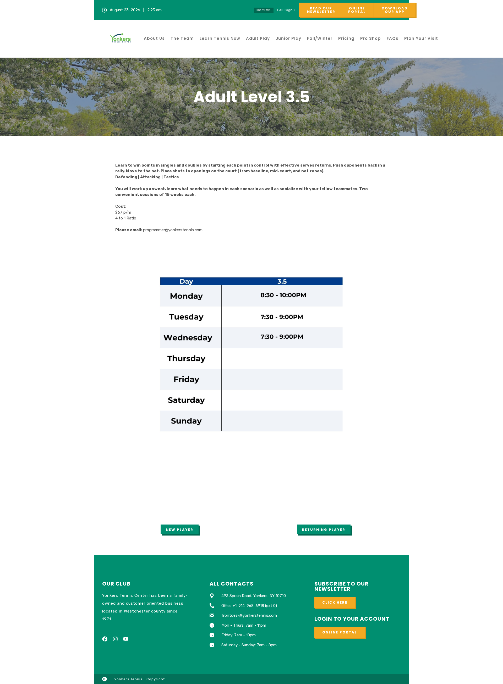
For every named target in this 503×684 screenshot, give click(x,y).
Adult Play (258, 38)
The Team (182, 38)
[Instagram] (115, 639)
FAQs (392, 38)
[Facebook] (105, 639)
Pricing (346, 38)
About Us (154, 38)
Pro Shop (370, 38)
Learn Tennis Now (220, 38)
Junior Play (288, 38)
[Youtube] (126, 639)
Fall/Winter (319, 38)
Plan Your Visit (421, 38)
